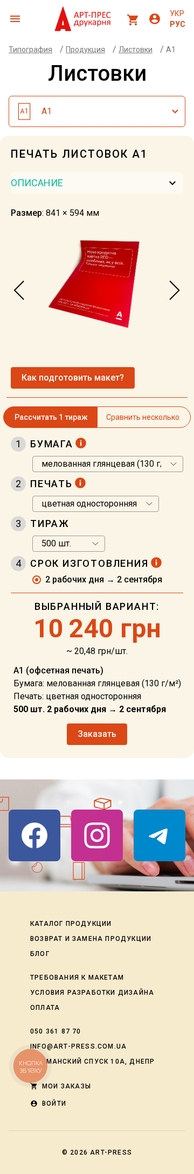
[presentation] (19, 290)
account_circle (154, 18)
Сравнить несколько (142, 417)
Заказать (97, 734)
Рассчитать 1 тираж (51, 417)
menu (15, 18)
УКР (177, 13)
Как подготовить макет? (73, 377)
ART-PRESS (111, 1152)
